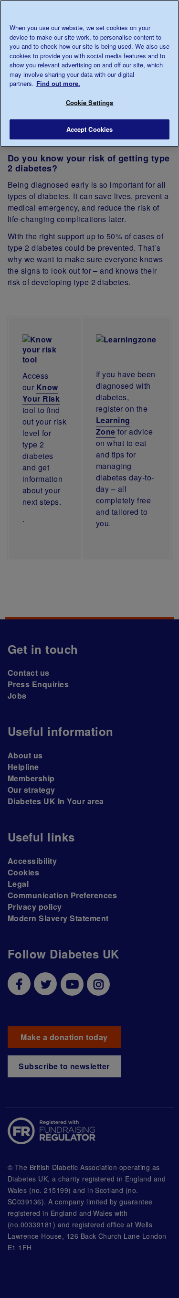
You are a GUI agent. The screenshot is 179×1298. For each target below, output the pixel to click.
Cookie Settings (90, 102)
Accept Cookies (89, 129)
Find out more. (58, 83)
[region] (89, 73)
